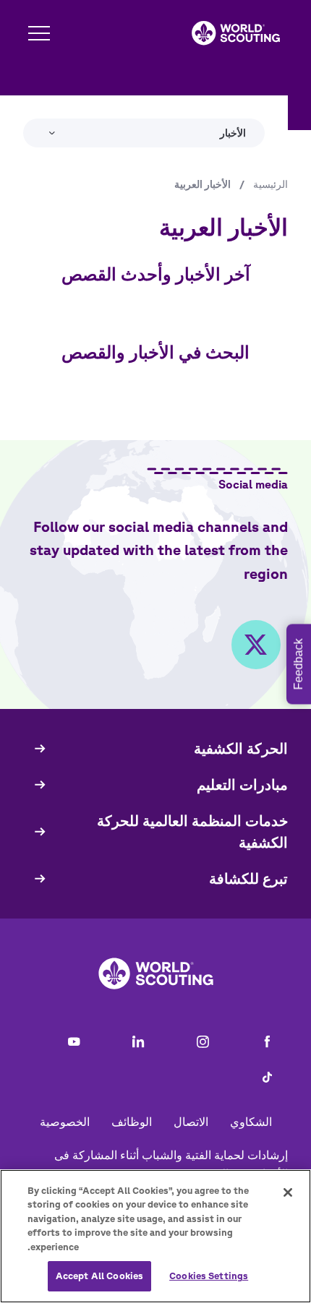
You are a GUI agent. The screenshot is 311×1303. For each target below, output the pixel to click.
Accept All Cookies (99, 1275)
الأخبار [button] (233, 133)
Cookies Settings (208, 1275)
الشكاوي (251, 1121)
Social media (253, 484)
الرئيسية (270, 184)
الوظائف (131, 1121)
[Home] (236, 33)
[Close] (288, 1192)
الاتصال (191, 1121)
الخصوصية (65, 1121)
